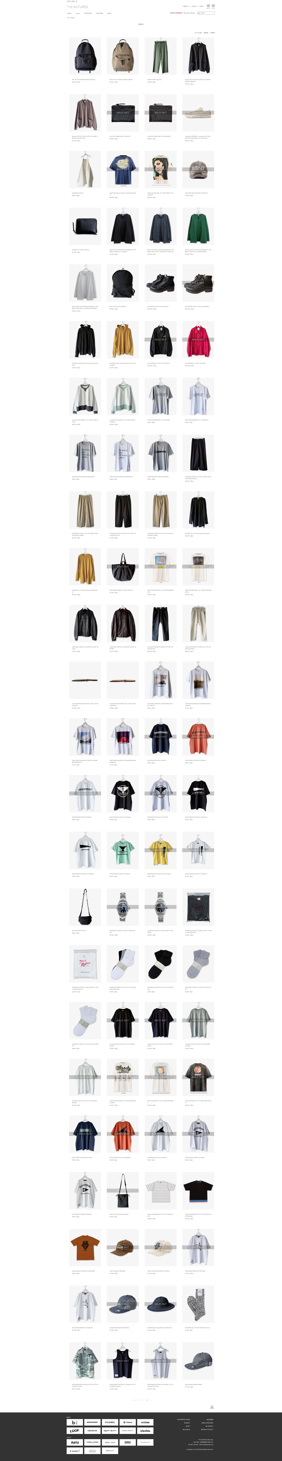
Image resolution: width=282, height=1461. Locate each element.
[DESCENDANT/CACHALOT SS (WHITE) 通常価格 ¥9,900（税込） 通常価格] (85, 849)
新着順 (213, 33)
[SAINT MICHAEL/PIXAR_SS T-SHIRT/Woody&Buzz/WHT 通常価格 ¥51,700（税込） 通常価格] (122, 1077)
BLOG (109, 13)
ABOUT (185, 6)
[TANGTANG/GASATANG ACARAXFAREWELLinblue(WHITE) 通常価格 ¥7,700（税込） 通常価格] (122, 736)
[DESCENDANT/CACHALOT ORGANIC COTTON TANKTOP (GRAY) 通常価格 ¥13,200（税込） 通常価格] (160, 1360)
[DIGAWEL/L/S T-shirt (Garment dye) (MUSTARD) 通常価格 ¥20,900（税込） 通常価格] (85, 566)
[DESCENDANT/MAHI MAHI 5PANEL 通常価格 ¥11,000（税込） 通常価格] (122, 1303)
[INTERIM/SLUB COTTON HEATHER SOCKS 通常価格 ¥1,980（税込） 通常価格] (198, 1303)
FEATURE (99, 13)
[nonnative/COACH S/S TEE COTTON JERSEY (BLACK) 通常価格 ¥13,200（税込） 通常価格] (122, 1020)
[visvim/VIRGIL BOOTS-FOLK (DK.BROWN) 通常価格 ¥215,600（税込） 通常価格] (198, 282)
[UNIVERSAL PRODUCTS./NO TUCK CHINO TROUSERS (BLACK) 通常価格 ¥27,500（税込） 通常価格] (122, 509)
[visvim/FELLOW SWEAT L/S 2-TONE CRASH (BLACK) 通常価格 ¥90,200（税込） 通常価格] (85, 396)
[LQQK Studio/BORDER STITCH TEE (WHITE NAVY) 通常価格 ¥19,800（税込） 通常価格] (160, 1190)
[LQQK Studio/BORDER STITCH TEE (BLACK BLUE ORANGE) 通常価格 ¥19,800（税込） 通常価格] (198, 1190)
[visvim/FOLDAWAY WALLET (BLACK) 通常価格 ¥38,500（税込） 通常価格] (122, 111)
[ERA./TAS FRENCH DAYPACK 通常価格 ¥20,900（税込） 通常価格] (122, 282)
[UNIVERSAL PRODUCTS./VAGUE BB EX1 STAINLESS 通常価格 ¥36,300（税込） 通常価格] (160, 907)
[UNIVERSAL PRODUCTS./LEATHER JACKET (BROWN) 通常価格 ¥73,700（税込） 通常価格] (122, 623)
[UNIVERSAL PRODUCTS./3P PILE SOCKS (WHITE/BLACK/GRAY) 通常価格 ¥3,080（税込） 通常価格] (122, 963)
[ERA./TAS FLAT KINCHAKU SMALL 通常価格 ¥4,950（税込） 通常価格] (122, 1189)
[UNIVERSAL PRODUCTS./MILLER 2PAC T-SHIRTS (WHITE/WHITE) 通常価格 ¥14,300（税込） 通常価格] (85, 963)
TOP (68, 17)
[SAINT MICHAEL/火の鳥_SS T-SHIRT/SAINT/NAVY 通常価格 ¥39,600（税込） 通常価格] (122, 169)
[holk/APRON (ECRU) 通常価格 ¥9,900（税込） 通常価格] (85, 168)
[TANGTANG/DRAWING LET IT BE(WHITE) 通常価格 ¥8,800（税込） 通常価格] (198, 395)
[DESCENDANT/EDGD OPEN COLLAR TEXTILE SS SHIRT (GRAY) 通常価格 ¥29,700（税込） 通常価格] (85, 1360)
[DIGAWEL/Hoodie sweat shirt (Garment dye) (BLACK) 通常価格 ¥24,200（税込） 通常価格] (85, 339)
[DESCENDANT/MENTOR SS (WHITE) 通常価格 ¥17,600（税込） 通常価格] (85, 1303)
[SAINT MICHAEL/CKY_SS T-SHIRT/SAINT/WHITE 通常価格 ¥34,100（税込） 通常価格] (160, 1077)
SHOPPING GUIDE (184, 1419)
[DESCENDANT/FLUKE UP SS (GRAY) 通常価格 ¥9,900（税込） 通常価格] (160, 792)
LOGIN (193, 6)
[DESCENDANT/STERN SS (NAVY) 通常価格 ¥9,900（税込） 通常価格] (160, 735)
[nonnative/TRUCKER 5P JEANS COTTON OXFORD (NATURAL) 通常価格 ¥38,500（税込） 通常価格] (198, 623)
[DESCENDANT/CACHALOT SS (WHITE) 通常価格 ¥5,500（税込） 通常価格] (198, 849)
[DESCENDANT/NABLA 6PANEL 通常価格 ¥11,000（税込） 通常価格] (198, 1360)
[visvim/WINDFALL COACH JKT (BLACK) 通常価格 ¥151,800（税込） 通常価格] (160, 338)
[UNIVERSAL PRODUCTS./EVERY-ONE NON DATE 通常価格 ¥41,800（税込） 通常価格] (122, 907)
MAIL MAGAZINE (208, 1423)
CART (201, 6)
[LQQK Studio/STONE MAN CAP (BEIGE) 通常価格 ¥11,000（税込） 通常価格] (160, 1246)
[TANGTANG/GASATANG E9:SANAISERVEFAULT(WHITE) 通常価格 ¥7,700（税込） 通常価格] (198, 680)
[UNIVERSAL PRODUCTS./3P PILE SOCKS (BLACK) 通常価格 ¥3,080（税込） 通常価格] (160, 963)
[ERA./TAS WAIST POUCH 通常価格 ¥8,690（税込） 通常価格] (85, 906)
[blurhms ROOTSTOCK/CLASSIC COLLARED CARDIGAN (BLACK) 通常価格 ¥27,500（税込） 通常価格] (198, 56)
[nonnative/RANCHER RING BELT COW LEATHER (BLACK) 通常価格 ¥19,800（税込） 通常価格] (85, 680)
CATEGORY (88, 13)
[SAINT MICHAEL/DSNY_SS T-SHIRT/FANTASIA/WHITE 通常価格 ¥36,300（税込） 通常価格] (198, 566)
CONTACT (210, 1426)
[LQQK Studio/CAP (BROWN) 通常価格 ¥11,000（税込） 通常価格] (122, 1246)
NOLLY (69, 13)
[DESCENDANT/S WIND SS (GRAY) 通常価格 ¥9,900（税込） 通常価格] (198, 1133)
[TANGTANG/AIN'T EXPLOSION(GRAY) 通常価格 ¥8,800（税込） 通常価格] (160, 452)
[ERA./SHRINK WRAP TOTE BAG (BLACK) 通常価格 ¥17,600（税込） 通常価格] (122, 565)
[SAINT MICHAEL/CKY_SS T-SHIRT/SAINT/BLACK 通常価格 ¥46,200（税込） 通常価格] (198, 1077)
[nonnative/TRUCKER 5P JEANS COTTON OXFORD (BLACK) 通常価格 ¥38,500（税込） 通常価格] (160, 623)
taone (78, 13)
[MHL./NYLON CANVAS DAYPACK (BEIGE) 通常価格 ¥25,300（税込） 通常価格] (122, 55)
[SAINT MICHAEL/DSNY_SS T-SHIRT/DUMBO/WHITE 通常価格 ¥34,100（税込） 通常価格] (160, 566)
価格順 (206, 33)
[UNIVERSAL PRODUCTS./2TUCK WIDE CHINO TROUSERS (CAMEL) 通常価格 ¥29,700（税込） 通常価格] (85, 509)
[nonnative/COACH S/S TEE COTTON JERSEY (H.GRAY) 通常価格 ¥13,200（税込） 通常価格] (198, 1020)
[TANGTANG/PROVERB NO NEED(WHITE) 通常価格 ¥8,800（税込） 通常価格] (122, 452)
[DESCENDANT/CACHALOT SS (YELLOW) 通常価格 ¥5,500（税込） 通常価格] (160, 849)
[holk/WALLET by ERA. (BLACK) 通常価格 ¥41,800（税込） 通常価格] (85, 225)
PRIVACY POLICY (207, 1429)
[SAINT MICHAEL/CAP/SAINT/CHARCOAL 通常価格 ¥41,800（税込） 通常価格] (198, 168)
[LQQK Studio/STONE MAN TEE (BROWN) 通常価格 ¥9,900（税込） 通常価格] (85, 1246)
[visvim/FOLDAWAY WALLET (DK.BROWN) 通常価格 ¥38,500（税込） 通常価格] (160, 111)
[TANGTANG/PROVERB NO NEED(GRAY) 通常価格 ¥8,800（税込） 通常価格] (85, 452)
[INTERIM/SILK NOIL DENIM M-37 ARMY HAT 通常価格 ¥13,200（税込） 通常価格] (160, 1303)
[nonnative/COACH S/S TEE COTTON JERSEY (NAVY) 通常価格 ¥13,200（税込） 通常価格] (160, 1020)
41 (146, 1400)
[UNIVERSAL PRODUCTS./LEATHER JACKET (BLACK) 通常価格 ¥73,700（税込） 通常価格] (85, 623)
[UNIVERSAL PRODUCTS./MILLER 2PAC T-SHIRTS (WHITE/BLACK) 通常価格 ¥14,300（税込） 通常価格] (198, 907)
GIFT (188, 1426)
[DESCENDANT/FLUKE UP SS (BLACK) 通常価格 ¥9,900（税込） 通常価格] (122, 792)
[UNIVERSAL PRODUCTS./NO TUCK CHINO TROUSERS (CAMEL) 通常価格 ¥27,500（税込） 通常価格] (160, 509)
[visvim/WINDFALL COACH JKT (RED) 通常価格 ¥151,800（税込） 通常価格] (198, 338)
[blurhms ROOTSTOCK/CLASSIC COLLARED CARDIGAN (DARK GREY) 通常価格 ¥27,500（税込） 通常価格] (85, 112)
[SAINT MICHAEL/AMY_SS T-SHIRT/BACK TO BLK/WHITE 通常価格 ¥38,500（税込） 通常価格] (160, 169)
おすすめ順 (198, 33)
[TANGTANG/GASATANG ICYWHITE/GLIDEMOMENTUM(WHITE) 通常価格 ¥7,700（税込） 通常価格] (85, 736)
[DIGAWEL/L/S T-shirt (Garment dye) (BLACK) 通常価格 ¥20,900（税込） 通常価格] (198, 509)
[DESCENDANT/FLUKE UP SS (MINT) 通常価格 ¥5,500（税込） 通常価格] (122, 849)
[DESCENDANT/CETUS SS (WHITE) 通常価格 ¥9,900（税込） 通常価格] (160, 1133)
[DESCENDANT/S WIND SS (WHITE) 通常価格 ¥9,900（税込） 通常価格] (85, 1189)
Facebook (187, 1429)
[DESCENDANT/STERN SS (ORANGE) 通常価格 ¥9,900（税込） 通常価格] (198, 735)
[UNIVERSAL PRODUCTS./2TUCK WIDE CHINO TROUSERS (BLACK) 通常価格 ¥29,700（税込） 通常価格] (198, 453)
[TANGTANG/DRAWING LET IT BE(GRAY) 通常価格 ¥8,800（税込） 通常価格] (160, 395)
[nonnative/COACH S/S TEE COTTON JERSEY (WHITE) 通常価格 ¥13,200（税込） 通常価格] (85, 1077)
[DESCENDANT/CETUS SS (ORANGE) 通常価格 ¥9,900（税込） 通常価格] (122, 1133)
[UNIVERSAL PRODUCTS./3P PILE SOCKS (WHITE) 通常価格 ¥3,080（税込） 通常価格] (85, 1020)
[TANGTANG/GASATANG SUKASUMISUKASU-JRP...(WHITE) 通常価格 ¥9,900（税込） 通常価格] (160, 680)
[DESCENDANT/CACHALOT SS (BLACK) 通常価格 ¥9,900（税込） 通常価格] (198, 792)
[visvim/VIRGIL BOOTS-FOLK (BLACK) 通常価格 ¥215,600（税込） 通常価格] (160, 282)
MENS (72, 17)
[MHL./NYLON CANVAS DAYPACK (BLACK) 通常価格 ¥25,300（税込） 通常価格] (85, 55)
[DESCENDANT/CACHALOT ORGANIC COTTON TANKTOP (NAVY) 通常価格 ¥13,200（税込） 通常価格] (122, 1360)
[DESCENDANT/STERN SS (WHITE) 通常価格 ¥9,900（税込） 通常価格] (85, 792)
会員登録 (210, 1419)
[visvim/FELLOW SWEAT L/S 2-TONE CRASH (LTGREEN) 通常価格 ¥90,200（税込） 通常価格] (122, 396)
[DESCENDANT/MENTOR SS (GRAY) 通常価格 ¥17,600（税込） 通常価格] (198, 1246)
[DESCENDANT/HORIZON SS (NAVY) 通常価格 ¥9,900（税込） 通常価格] (85, 1133)
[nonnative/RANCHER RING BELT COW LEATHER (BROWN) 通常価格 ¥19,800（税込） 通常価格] (122, 680)
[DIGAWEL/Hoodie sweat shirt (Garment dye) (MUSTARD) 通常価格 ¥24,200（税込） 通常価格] (122, 339)
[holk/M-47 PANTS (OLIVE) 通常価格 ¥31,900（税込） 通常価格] (160, 55)
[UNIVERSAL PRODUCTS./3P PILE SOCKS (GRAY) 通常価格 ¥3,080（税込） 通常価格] (198, 963)
